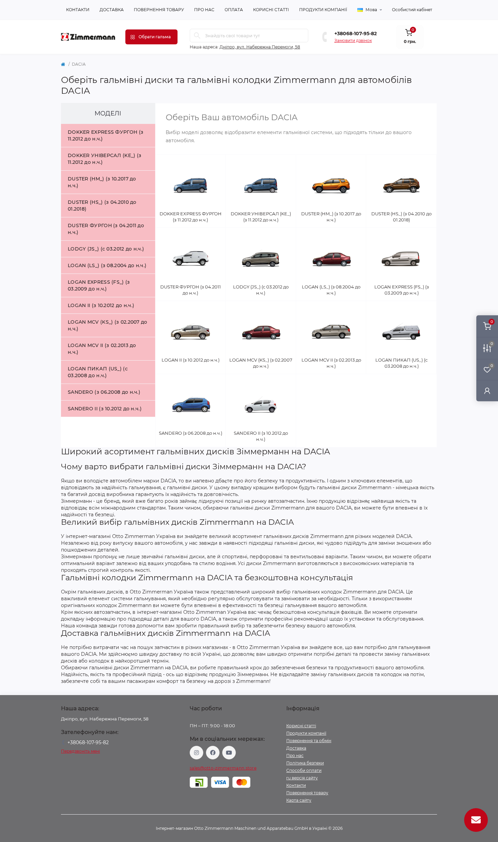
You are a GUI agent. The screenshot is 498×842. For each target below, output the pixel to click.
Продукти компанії (323, 9)
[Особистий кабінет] (487, 390)
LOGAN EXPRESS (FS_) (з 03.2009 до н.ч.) (99, 285)
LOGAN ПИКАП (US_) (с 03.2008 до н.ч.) (98, 372)
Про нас (204, 9)
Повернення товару (159, 9)
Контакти (77, 9)
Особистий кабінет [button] (412, 9)
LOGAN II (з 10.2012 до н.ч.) (101, 305)
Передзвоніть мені (80, 751)
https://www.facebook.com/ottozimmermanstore (213, 752)
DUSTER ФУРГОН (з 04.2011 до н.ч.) (106, 228)
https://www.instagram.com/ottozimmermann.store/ (196, 752)
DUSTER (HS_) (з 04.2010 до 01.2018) (102, 205)
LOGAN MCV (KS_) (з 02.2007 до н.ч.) (107, 325)
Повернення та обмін (308, 740)
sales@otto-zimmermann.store (223, 768)
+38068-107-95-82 (355, 33)
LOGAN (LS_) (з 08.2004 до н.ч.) (107, 265)
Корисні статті (271, 9)
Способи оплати (303, 770)
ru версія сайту (302, 777)
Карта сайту (298, 800)
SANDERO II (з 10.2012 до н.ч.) (105, 409)
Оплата (234, 9)
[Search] (197, 35)
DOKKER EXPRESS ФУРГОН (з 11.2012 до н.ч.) (105, 135)
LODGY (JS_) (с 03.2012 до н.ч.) (106, 249)
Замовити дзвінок (353, 40)
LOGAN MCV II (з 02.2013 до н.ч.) (102, 348)
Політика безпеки (305, 762)
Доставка (112, 9)
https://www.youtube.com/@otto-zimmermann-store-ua (229, 752)
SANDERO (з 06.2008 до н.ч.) (104, 392)
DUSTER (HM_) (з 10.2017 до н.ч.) (102, 182)
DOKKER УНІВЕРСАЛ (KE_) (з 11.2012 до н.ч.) (105, 158)
